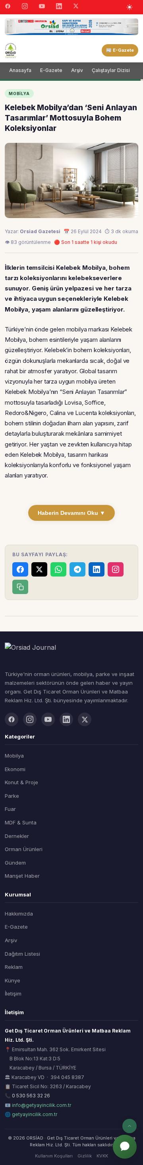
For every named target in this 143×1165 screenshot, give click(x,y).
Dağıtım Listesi (22, 954)
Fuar (10, 809)
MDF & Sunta (21, 822)
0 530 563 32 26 (31, 1096)
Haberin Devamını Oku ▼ (71, 513)
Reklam (14, 967)
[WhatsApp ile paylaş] (58, 569)
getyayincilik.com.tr (34, 1114)
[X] (76, 7)
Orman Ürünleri (24, 849)
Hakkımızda (19, 913)
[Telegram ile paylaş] (77, 569)
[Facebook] (8, 7)
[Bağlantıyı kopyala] (20, 587)
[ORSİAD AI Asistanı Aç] (125, 1147)
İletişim (13, 993)
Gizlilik (84, 1156)
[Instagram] (25, 7)
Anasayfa (20, 70)
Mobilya (14, 755)
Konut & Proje (21, 782)
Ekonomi (15, 769)
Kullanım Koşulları (54, 1156)
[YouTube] (42, 7)
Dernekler (17, 836)
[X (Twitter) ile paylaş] (39, 569)
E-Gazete (51, 70)
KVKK (102, 1156)
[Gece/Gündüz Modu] (129, 7)
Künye (12, 980)
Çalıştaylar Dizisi (111, 70)
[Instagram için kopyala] (116, 569)
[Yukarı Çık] (129, 1126)
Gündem (15, 862)
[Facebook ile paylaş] (20, 569)
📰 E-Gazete (120, 50)
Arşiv (77, 70)
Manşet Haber (22, 876)
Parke (12, 796)
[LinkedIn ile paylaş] (96, 569)
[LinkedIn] (59, 7)
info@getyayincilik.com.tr (41, 1105)
